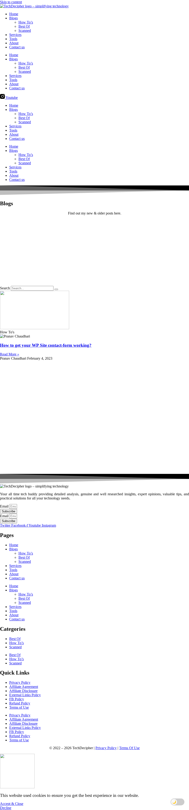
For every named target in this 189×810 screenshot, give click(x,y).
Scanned (24, 30)
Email (4, 506)
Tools (13, 39)
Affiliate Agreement (23, 687)
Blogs (13, 18)
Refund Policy (19, 703)
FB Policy (16, 699)
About (13, 43)
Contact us (17, 47)
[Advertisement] (94, 251)
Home (13, 14)
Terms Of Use (129, 748)
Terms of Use (19, 707)
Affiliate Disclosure (23, 691)
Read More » (9, 354)
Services (15, 35)
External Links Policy (25, 695)
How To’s (25, 22)
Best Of (24, 26)
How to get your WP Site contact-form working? (46, 345)
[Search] (56, 289)
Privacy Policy (19, 682)
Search (5, 288)
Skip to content (11, 2)
